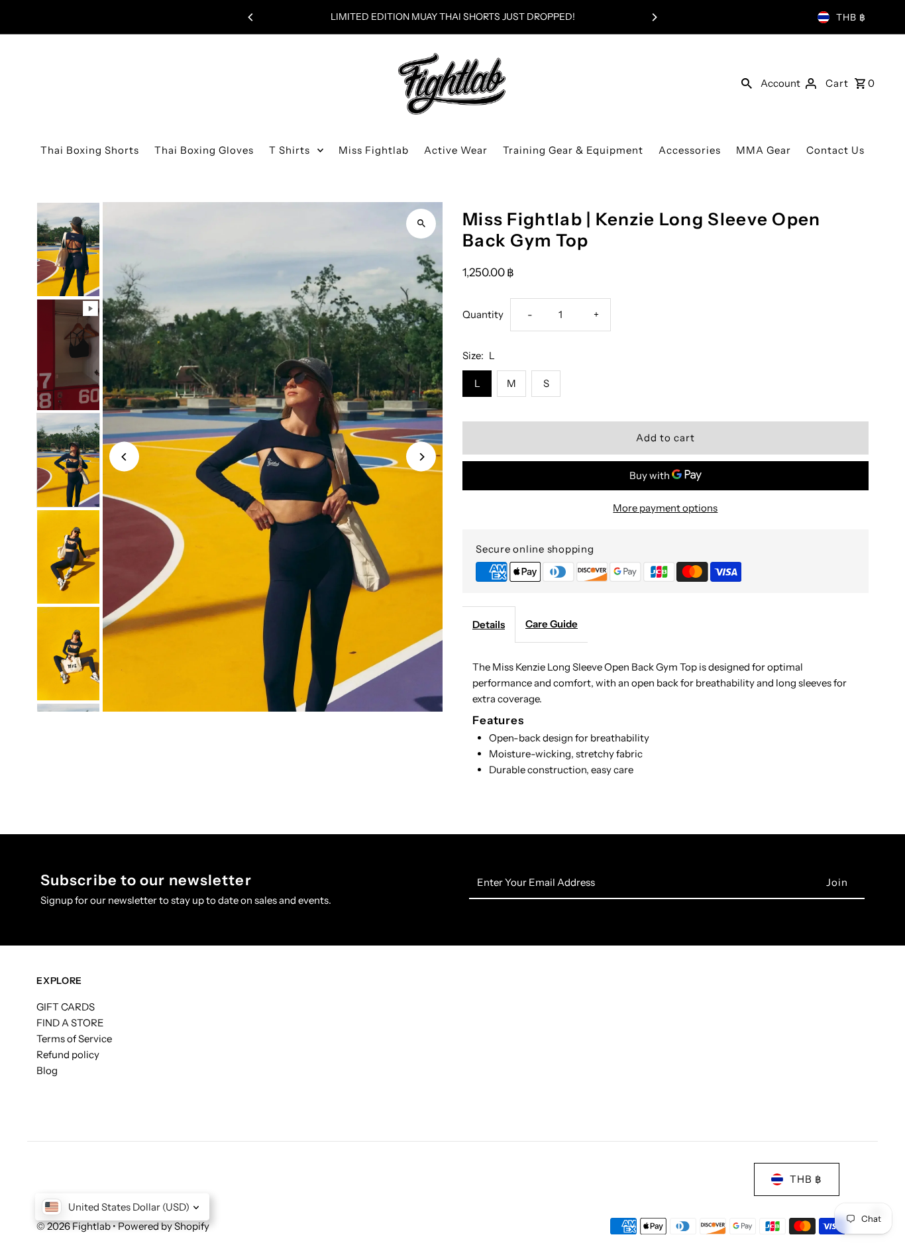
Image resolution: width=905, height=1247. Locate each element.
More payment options (665, 508)
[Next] (654, 17)
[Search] (746, 83)
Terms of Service (74, 1038)
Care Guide (551, 624)
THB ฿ (851, 17)
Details (488, 624)
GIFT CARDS (65, 1007)
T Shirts (289, 150)
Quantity (483, 314)
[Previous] (251, 17)
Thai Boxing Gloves (204, 150)
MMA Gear (763, 150)
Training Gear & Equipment (573, 150)
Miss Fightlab (374, 150)
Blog (47, 1070)
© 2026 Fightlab (74, 1226)
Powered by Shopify (163, 1226)
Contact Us (835, 150)
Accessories (690, 150)
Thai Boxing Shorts (89, 150)
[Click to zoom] (421, 224)
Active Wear (456, 150)
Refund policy (67, 1054)
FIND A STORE (70, 1022)
